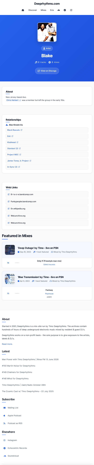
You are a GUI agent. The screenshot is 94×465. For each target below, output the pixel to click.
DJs (52, 10)
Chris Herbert (12, 100)
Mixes (43, 10)
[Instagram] (71, 10)
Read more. (7, 344)
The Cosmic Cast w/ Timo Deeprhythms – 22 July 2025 (28, 391)
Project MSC (12, 154)
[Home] (23, 10)
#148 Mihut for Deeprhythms (15, 378)
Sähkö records (49, 264)
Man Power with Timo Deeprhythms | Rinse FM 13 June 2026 (30, 359)
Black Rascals (13, 130)
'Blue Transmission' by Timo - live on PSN (41, 277)
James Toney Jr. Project (18, 161)
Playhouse (49, 294)
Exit (9, 136)
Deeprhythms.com (47, 3)
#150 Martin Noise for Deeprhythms (18, 366)
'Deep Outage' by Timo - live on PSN (38, 248)
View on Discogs (48, 71)
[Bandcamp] (65, 10)
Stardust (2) (12, 148)
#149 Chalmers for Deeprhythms (17, 372)
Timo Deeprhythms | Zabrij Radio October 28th (24, 385)
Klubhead (11, 142)
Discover (33, 10)
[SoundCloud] (58, 10)
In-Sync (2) (12, 167)
